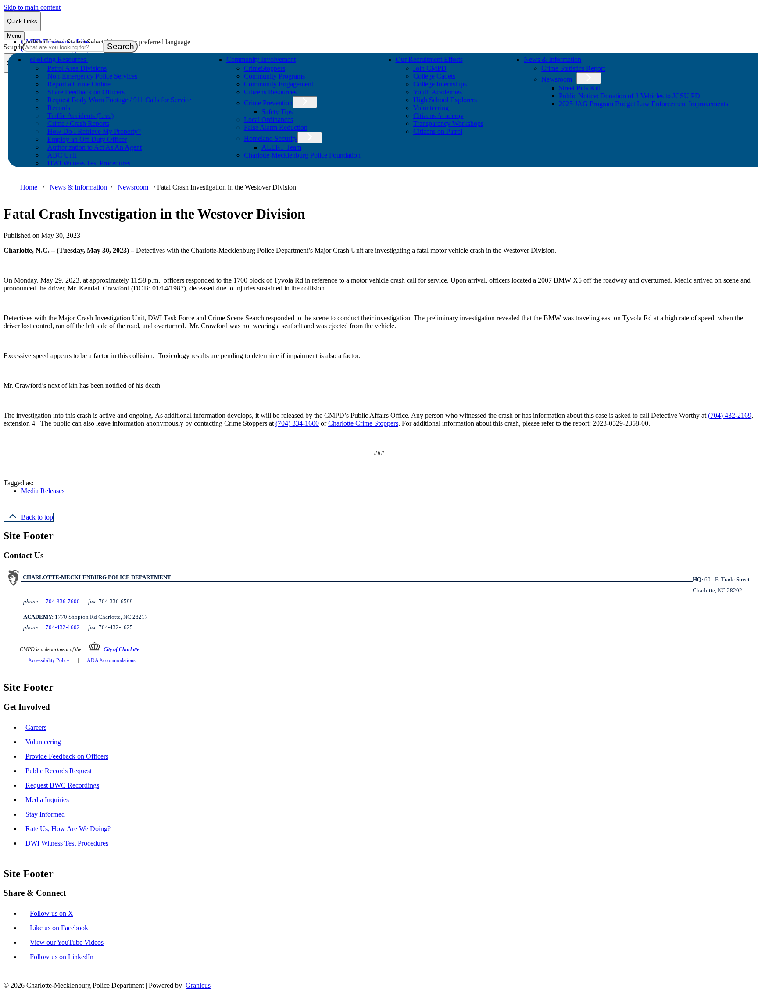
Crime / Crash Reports (78, 123)
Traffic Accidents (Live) (80, 115)
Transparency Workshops (448, 123)
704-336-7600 (63, 601)
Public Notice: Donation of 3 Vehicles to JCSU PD (629, 96)
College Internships (440, 84)
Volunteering (431, 107)
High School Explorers (445, 100)
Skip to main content (32, 7)
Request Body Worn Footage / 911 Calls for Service (119, 100)
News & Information (552, 59)
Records (58, 107)
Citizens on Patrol (437, 131)
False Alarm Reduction (275, 127)
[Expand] (100, 59)
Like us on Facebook (59, 928)
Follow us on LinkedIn (61, 957)
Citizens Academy (438, 115)
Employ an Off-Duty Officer (87, 139)
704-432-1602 (63, 627)
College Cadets (434, 76)
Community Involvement (261, 59)
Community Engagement (278, 84)
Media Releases (42, 491)
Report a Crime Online (79, 84)
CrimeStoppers (264, 68)
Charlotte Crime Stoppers (363, 423)
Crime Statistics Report (573, 68)
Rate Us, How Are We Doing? (68, 828)
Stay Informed (45, 814)
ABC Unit (61, 155)
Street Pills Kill (580, 88)
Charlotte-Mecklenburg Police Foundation (302, 155)
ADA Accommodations (111, 660)
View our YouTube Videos (67, 942)
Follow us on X (51, 913)
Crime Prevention (268, 103)
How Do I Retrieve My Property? (94, 131)
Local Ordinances (268, 119)
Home (28, 187)
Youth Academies (437, 92)
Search (13, 46)
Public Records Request (58, 770)
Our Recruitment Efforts (429, 59)
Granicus (198, 985)
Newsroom (556, 79)
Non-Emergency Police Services (92, 76)
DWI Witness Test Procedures (88, 163)
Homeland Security (270, 138)
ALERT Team (281, 147)
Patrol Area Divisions (77, 68)
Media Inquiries (47, 799)
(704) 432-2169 (729, 415)
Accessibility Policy (48, 660)
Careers (35, 727)
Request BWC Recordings (62, 785)
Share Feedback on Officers (86, 92)
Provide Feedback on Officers (66, 756)
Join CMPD (430, 68)
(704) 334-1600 (297, 423)
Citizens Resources (270, 92)
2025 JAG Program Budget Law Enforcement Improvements (643, 104)
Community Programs (274, 76)
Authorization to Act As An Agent (94, 147)
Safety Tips (277, 111)
